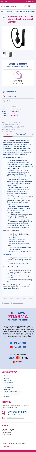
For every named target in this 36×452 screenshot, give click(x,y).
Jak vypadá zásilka (8, 382)
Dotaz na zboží (11, 96)
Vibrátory (6, 303)
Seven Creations (16, 111)
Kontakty (6, 396)
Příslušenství (21, 134)
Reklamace (6, 389)
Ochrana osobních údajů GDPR (12, 391)
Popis (8, 134)
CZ (6, 1)
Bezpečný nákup (8, 385)
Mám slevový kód (8, 376)
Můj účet (6, 378)
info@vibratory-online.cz (15, 418)
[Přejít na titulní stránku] (10, 6)
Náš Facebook (19, 343)
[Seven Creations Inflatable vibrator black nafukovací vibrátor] (18, 38)
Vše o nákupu (7, 380)
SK (9, 1)
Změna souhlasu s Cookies (11, 394)
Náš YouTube (20, 347)
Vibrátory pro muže (18, 303)
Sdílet (8, 101)
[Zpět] (4, 17)
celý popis (9, 131)
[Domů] (2, 1)
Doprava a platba (8, 387)
